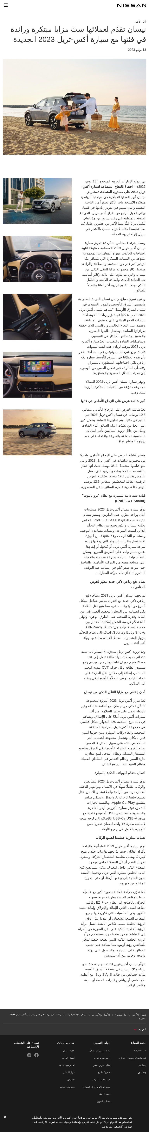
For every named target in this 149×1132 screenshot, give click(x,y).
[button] (6, 5)
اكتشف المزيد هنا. (112, 1126)
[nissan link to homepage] (131, 5)
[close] (5, 1117)
